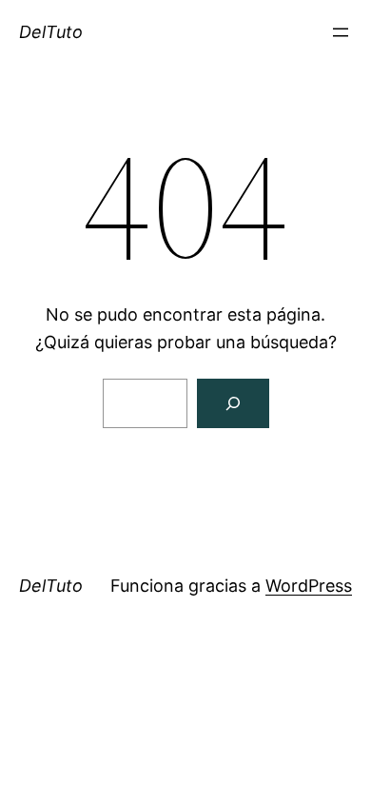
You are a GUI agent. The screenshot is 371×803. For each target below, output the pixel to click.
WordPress (308, 586)
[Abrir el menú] (340, 32)
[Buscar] (233, 403)
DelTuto (51, 32)
